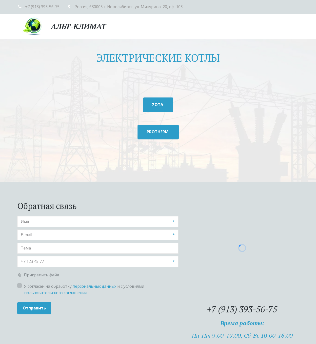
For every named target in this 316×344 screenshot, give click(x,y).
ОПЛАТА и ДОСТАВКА (190, 26)
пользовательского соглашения (55, 292)
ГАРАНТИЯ (226, 26)
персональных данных (94, 286)
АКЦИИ (247, 26)
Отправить (34, 308)
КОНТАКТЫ (270, 26)
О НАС (159, 26)
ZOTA (158, 104)
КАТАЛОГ (137, 26)
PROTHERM (158, 131)
